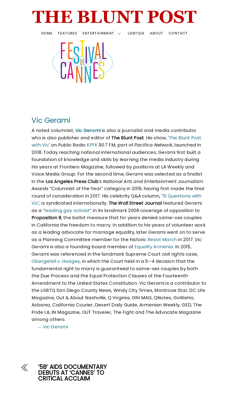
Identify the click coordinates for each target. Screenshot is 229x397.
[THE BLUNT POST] (114, 21)
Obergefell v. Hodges (56, 261)
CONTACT (178, 33)
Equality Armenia (153, 247)
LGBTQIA (136, 33)
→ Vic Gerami (52, 327)
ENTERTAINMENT (98, 33)
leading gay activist (67, 210)
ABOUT (156, 33)
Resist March (162, 239)
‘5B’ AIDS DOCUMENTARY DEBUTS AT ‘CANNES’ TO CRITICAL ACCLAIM (72, 372)
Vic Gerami (51, 120)
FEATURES (67, 33)
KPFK (92, 145)
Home (47, 33)
